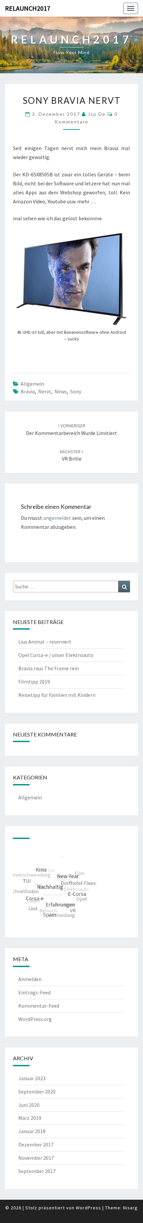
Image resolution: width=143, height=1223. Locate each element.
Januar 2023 (32, 1078)
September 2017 (37, 1171)
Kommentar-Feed (38, 1005)
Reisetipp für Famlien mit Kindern (56, 695)
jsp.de (97, 114)
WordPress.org (35, 1019)
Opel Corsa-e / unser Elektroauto (55, 655)
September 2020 (37, 1091)
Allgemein (32, 383)
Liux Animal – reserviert (45, 641)
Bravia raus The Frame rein (48, 668)
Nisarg (130, 1208)
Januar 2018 (32, 1131)
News (61, 391)
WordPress (88, 1208)
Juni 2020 (29, 1105)
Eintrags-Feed (34, 992)
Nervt (44, 391)
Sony (75, 391)
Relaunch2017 (27, 8)
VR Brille (70, 455)
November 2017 (36, 1157)
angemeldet (57, 517)
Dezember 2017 (36, 1144)
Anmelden (30, 979)
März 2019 (29, 1118)
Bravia (28, 391)
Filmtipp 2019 (34, 681)
